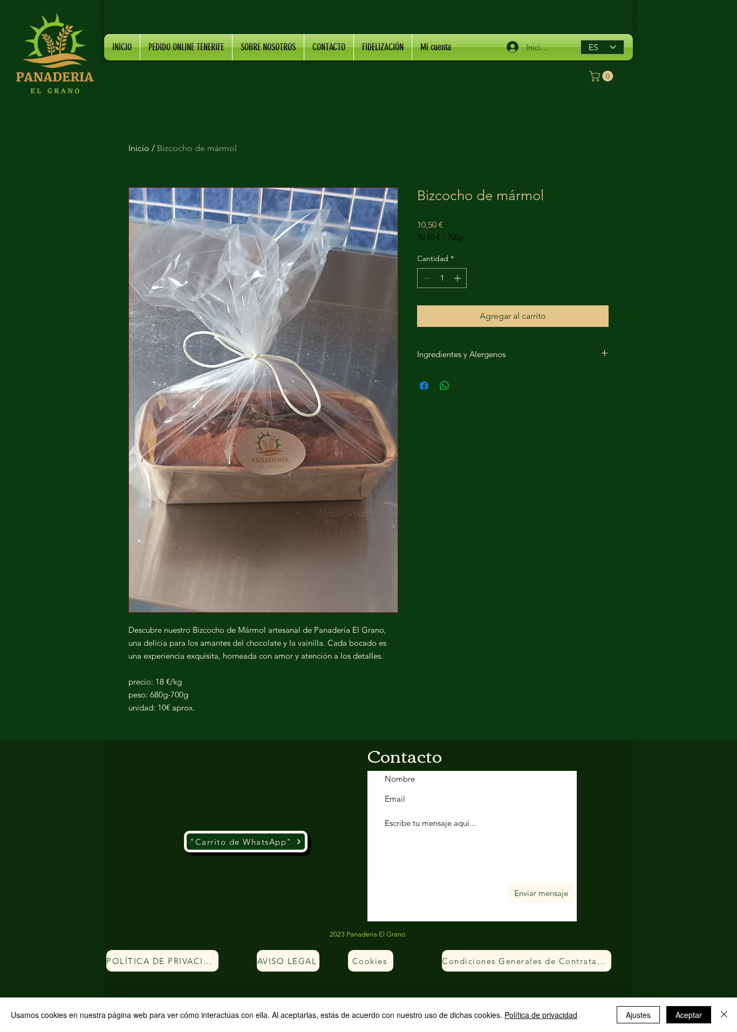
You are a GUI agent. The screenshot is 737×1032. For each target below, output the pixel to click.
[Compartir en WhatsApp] (444, 385)
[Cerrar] (724, 1014)
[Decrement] (425, 278)
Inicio (138, 148)
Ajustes (638, 1014)
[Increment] (458, 278)
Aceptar (688, 1014)
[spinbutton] (442, 278)
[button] (602, 76)
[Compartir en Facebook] (424, 385)
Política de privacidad (540, 1014)
